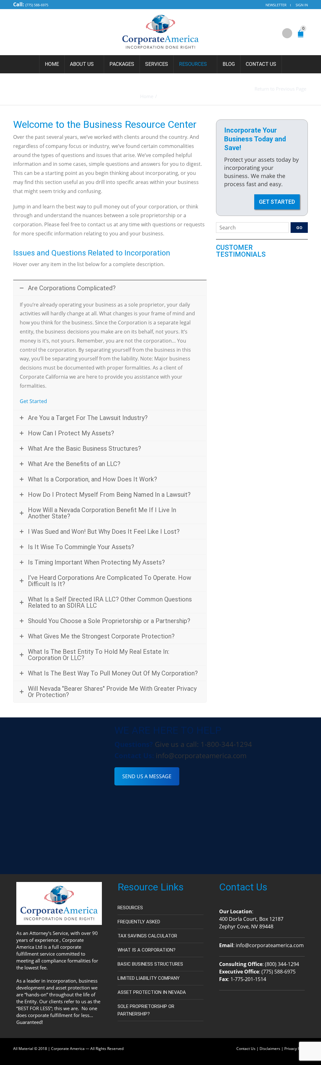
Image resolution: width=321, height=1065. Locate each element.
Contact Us (245, 1048)
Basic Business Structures (150, 964)
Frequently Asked (139, 922)
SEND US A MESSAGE (146, 776)
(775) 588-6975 (36, 5)
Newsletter (276, 5)
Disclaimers (270, 1048)
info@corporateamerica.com (201, 755)
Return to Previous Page (280, 89)
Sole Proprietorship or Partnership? (146, 1010)
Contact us (261, 64)
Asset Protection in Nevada (152, 992)
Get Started (33, 401)
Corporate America (68, 1048)
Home (52, 64)
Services (156, 64)
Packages (121, 64)
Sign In (302, 5)
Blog (229, 64)
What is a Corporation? (147, 950)
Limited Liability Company (149, 978)
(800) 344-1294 (282, 964)
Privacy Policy (296, 1048)
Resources (193, 64)
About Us (82, 64)
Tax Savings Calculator (147, 936)
